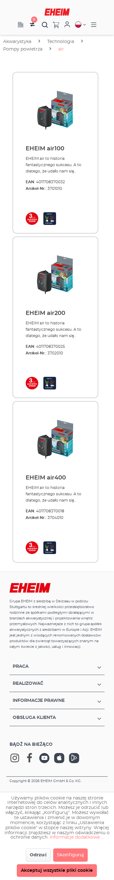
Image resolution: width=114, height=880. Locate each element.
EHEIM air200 (45, 313)
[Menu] (94, 24)
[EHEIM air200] (55, 273)
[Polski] (80, 24)
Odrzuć (38, 855)
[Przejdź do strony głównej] (57, 12)
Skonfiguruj (70, 855)
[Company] (20, 24)
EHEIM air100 (45, 149)
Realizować (28, 683)
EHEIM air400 (46, 478)
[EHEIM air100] (55, 109)
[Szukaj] (45, 24)
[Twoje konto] (67, 24)
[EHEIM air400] (55, 438)
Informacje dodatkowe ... (77, 837)
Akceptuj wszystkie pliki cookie (57, 870)
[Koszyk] (53, 24)
